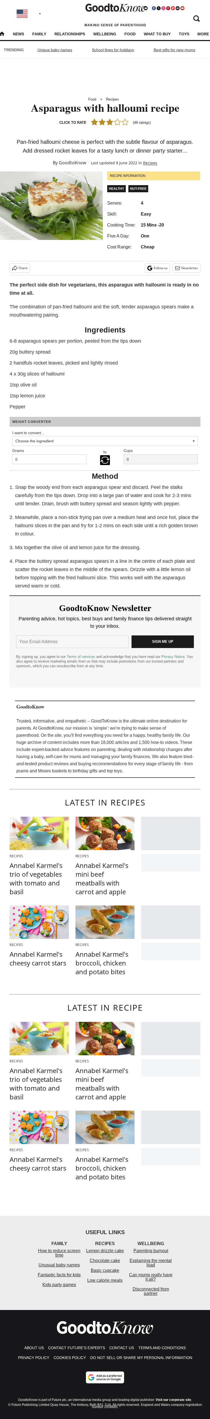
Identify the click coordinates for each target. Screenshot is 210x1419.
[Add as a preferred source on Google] (105, 1377)
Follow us (161, 268)
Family (39, 34)
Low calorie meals (104, 1280)
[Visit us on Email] (178, 8)
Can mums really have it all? (151, 1277)
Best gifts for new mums (174, 50)
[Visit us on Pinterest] (168, 8)
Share (23, 268)
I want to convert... (28, 433)
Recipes (112, 99)
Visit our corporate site (173, 1400)
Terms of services (81, 657)
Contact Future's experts (76, 1348)
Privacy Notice (173, 657)
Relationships (69, 34)
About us (34, 1348)
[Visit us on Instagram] (163, 8)
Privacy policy (33, 1357)
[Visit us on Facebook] (154, 8)
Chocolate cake (105, 1260)
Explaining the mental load (151, 1262)
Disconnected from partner (151, 1291)
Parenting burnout (150, 1250)
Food (130, 34)
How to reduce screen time (59, 1252)
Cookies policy (70, 1357)
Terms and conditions (162, 1348)
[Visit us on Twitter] (159, 8)
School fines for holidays (113, 50)
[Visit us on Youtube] (182, 8)
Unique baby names (54, 50)
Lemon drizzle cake (105, 1250)
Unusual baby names (59, 1265)
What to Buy (157, 34)
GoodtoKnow (72, 163)
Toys (184, 34)
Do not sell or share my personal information (141, 1357)
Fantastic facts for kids (59, 1274)
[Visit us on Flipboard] (173, 8)
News (18, 34)
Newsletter (189, 268)
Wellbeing (104, 34)
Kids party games (59, 1284)
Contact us (121, 1348)
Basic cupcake (105, 1270)
